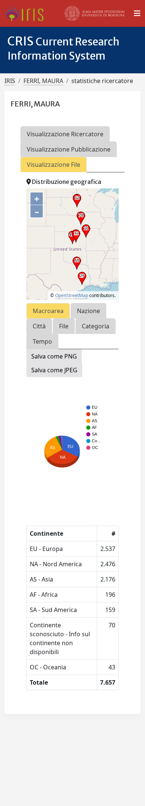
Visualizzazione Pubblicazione (68, 149)
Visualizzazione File (53, 164)
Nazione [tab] (88, 311)
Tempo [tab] (42, 341)
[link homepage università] (95, 13)
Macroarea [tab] (48, 311)
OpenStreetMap (71, 295)
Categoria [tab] (95, 326)
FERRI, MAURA (43, 81)
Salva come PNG (54, 356)
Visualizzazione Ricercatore (65, 134)
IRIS (9, 81)
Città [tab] (39, 326)
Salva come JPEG (54, 370)
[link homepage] (26, 13)
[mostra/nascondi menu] (137, 13)
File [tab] (63, 326)
